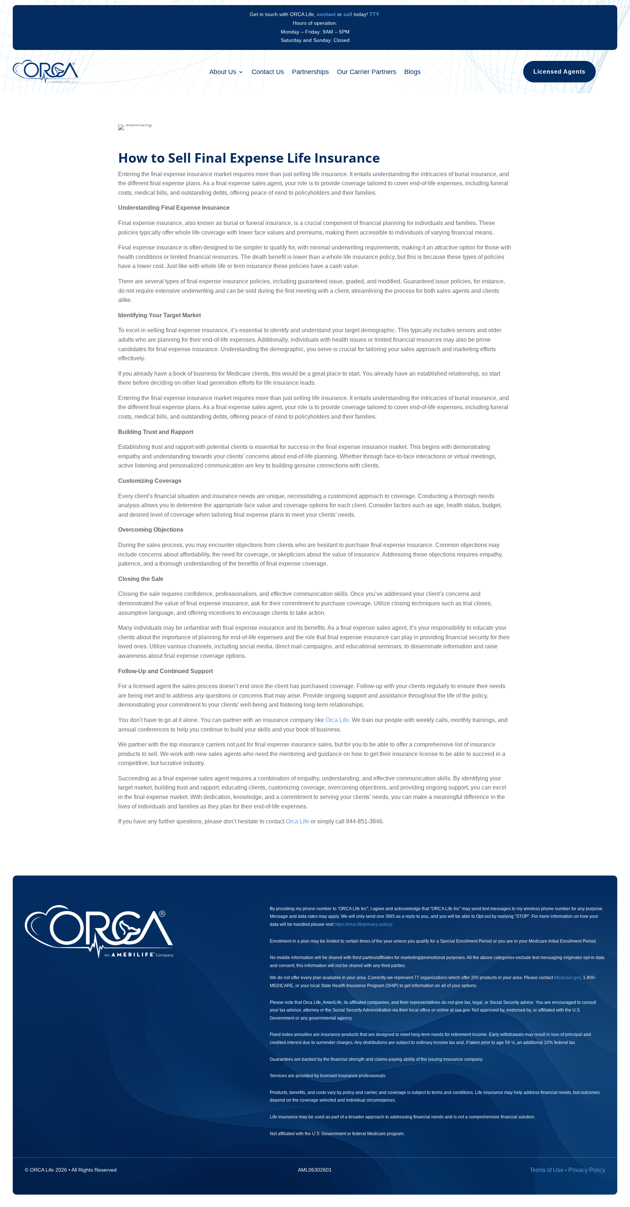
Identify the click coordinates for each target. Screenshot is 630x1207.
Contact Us (268, 72)
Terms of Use (547, 1170)
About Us (222, 72)
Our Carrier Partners (366, 72)
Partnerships (310, 72)
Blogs (412, 72)
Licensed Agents (559, 72)
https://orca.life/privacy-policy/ (363, 924)
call (347, 14)
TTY (374, 14)
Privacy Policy (586, 1170)
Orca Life (337, 720)
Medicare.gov (567, 977)
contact (326, 14)
